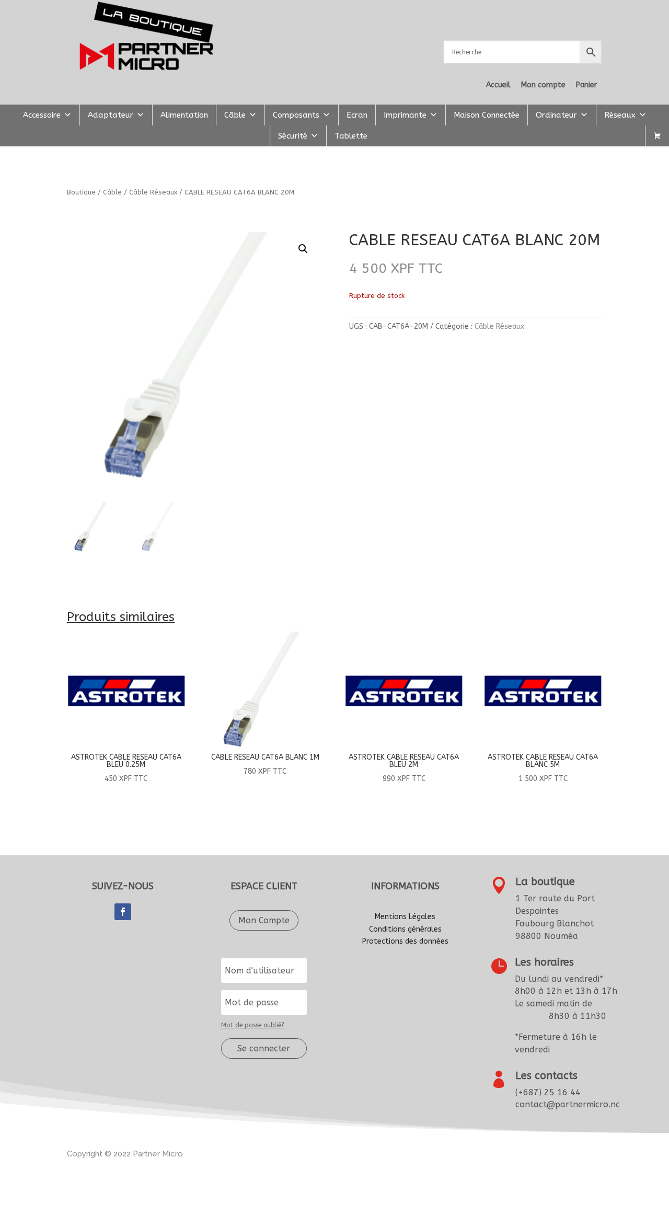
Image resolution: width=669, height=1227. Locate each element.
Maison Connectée (487, 115)
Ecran (357, 115)
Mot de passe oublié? (252, 1025)
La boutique (545, 882)
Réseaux (620, 115)
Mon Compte (264, 920)
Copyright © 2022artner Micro (125, 1154)
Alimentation (184, 115)
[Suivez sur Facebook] (122, 911)
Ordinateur (556, 115)
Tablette (350, 136)
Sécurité (292, 136)
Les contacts (546, 1076)
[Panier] (657, 135)
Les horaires (544, 962)
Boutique (81, 192)
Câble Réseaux (153, 192)
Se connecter (263, 1048)
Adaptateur (110, 115)
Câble (235, 115)
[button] (303, 248)
